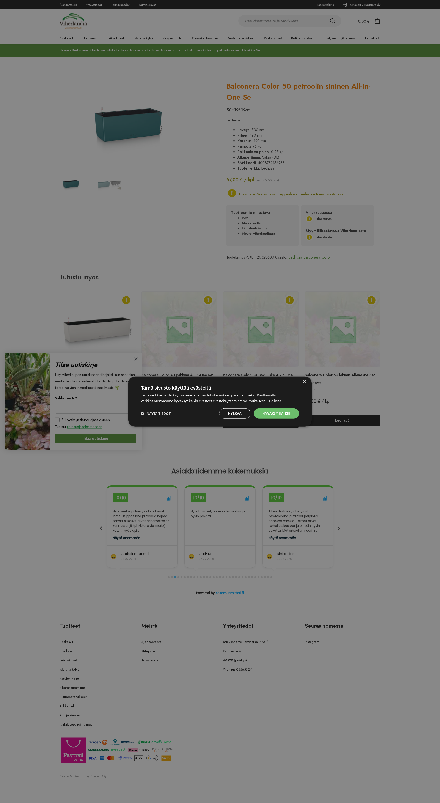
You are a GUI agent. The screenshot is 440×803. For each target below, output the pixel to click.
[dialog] (220, 401)
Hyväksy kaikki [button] (276, 413)
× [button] (304, 382)
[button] (156, 413)
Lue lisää (274, 401)
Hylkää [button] (235, 413)
